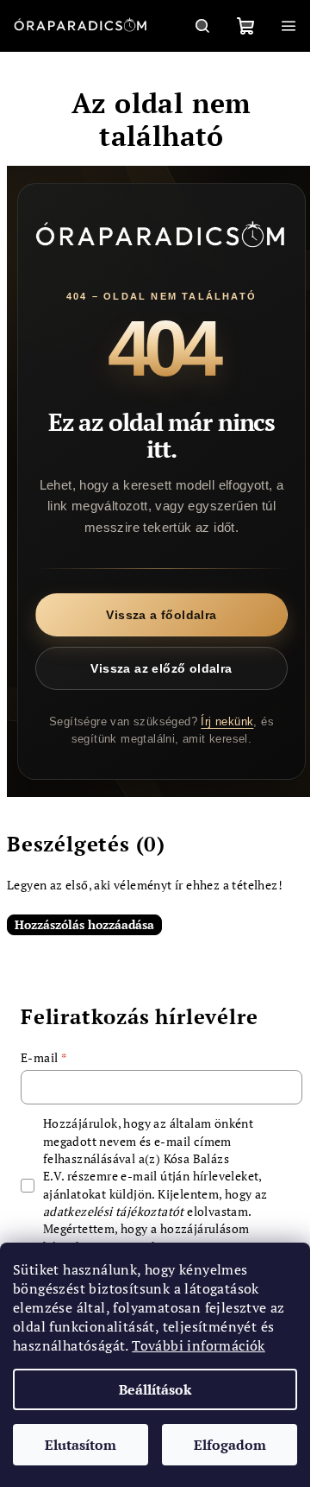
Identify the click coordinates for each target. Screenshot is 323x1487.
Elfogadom (230, 1444)
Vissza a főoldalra (161, 615)
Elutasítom (80, 1444)
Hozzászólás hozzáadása (84, 924)
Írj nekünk (227, 721)
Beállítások (155, 1389)
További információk (198, 1345)
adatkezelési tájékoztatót (113, 1211)
